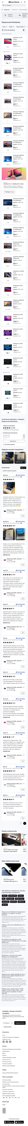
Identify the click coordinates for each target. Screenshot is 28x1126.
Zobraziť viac (6, 554)
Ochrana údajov (6, 1084)
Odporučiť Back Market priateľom (10, 1073)
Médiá (3, 1104)
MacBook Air (15, 9)
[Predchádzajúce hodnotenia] (20, 823)
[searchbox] (15, 5)
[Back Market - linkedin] (3, 1042)
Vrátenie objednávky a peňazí (9, 1057)
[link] (9, 192)
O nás (3, 1035)
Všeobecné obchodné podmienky (10, 1082)
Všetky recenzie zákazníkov (8, 1065)
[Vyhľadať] (3, 5)
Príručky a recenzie (6, 1061)
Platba (3, 1053)
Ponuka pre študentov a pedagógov (10, 1037)
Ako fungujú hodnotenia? (9, 444)
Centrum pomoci (6, 1059)
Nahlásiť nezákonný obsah (8, 1093)
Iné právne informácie (7, 1089)
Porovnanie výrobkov (7, 1063)
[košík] (24, 2)
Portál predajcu (6, 1051)
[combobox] (5, 27)
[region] (14, 458)
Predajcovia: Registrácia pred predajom (11, 1049)
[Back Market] (14, 2)
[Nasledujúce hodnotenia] (24, 823)
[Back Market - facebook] (7, 1042)
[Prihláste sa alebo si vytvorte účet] (21, 2)
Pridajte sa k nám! (6, 1039)
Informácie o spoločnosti (8, 1091)
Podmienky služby (6, 1080)
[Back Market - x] (10, 1042)
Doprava (4, 1055)
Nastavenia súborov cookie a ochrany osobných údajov (13, 1086)
